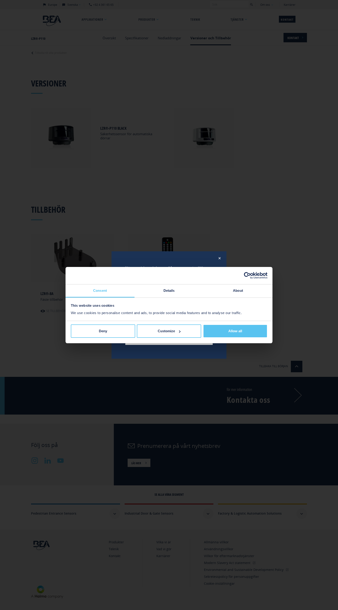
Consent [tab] (100, 290)
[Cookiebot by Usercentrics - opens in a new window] (247, 275)
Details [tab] (169, 290)
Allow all (235, 331)
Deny (103, 331)
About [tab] (238, 290)
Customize (166, 331)
